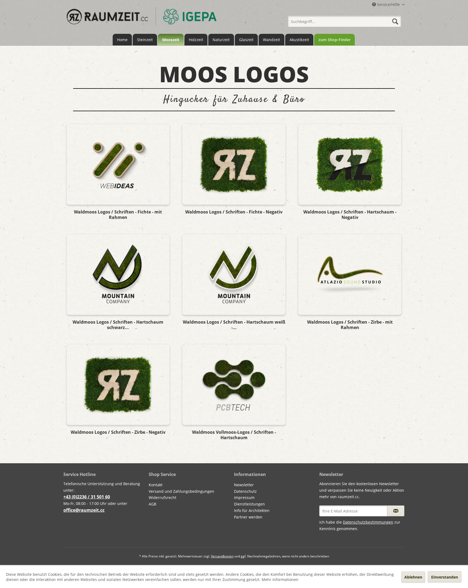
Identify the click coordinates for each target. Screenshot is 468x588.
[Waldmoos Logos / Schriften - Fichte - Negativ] (233, 164)
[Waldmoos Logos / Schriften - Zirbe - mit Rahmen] (349, 274)
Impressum (244, 497)
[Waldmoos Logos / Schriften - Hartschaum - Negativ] (349, 164)
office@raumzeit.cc (84, 510)
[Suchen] (395, 21)
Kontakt (155, 484)
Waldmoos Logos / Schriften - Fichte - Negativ (233, 212)
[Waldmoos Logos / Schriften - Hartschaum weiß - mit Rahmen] (233, 274)
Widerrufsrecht (162, 497)
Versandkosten (222, 556)
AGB (152, 504)
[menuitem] (344, 19)
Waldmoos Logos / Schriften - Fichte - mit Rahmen (118, 214)
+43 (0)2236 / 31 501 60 (86, 497)
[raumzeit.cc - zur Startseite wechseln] (141, 20)
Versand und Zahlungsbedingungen (181, 491)
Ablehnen (413, 577)
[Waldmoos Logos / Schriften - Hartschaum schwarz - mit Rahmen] (118, 274)
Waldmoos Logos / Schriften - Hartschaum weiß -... (234, 324)
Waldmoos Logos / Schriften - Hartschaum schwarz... (118, 324)
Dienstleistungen (249, 504)
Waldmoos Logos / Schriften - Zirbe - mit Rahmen (350, 324)
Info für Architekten (251, 510)
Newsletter (244, 484)
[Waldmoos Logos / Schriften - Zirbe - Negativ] (118, 384)
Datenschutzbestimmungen (368, 522)
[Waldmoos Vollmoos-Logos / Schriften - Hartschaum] (233, 384)
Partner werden (248, 517)
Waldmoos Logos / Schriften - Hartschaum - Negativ (349, 214)
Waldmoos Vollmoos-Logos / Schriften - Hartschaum (234, 434)
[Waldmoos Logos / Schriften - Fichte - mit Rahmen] (118, 164)
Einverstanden (444, 577)
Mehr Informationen (280, 579)
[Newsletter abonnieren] (395, 510)
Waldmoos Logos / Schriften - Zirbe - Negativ (118, 432)
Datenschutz (245, 491)
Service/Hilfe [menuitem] (388, 4)
